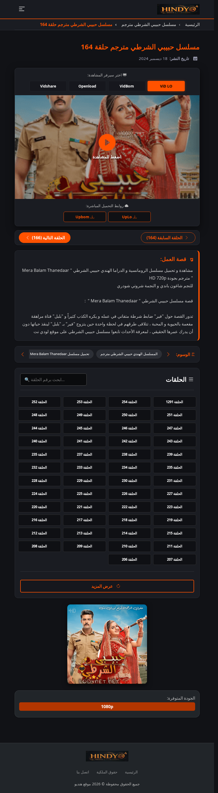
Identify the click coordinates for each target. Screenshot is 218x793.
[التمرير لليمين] (168, 354)
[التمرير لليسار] (22, 354)
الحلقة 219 (174, 519)
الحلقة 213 (84, 533)
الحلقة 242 (129, 441)
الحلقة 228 (39, 480)
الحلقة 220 (39, 506)
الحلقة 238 (129, 454)
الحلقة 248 (39, 414)
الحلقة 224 (39, 493)
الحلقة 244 (39, 428)
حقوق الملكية (107, 771)
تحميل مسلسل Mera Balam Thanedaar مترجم (54, 353)
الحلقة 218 (129, 519)
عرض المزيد (102, 586)
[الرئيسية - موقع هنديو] (178, 9)
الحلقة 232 (39, 467)
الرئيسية (131, 771)
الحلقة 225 (84, 493)
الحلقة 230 (129, 480)
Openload (87, 86)
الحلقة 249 (84, 414)
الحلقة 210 (129, 546)
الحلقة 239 (174, 454)
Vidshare (48, 86)
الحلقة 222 (129, 506)
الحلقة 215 (174, 533)
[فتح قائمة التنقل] (22, 9)
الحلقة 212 (39, 533)
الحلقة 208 (39, 546)
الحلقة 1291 (174, 401)
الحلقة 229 (84, 480)
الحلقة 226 (129, 493)
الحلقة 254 (129, 401)
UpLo (127, 216)
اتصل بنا (83, 771)
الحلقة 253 (84, 401)
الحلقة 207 (174, 559)
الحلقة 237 (84, 454)
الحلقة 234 (129, 467)
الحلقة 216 (39, 519)
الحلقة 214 (129, 533)
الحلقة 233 (84, 467)
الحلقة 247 (174, 428)
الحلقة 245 (84, 428)
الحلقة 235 (39, 454)
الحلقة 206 (129, 559)
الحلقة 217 (84, 519)
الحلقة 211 (174, 546)
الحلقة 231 (174, 480)
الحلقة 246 (129, 428)
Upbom (83, 216)
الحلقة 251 (174, 414)
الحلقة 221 (84, 506)
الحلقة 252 (39, 401)
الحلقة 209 (84, 546)
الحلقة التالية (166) (48, 238)
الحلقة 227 (174, 493)
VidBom (127, 86)
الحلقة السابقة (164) (164, 238)
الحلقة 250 (129, 414)
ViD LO (166, 86)
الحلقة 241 (84, 441)
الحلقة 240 (39, 441)
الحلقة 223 (174, 506)
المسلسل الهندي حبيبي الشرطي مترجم (129, 353)
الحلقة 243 (174, 441)
